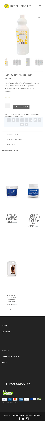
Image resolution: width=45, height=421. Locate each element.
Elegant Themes (18, 415)
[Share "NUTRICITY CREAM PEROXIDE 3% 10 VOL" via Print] (26, 124)
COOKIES (5, 351)
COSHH (5, 326)
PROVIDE (8, 117)
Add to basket (21, 107)
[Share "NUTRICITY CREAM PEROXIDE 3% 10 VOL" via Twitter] (13, 120)
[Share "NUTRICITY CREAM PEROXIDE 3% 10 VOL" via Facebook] (9, 120)
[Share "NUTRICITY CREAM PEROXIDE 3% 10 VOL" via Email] (22, 124)
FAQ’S (4, 363)
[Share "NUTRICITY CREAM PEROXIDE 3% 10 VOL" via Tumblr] (22, 120)
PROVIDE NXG (17, 117)
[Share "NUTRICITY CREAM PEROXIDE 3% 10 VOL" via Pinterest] (26, 120)
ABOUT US (6, 332)
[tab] (22, 134)
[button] (39, 18)
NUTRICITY (27, 114)
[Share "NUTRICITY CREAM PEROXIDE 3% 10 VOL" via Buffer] (35, 120)
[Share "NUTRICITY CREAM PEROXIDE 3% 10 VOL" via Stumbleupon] (39, 120)
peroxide (35, 114)
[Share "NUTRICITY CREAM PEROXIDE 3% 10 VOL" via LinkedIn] (30, 120)
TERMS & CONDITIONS (11, 357)
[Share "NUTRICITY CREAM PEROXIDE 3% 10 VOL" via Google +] (17, 120)
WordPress (37, 415)
